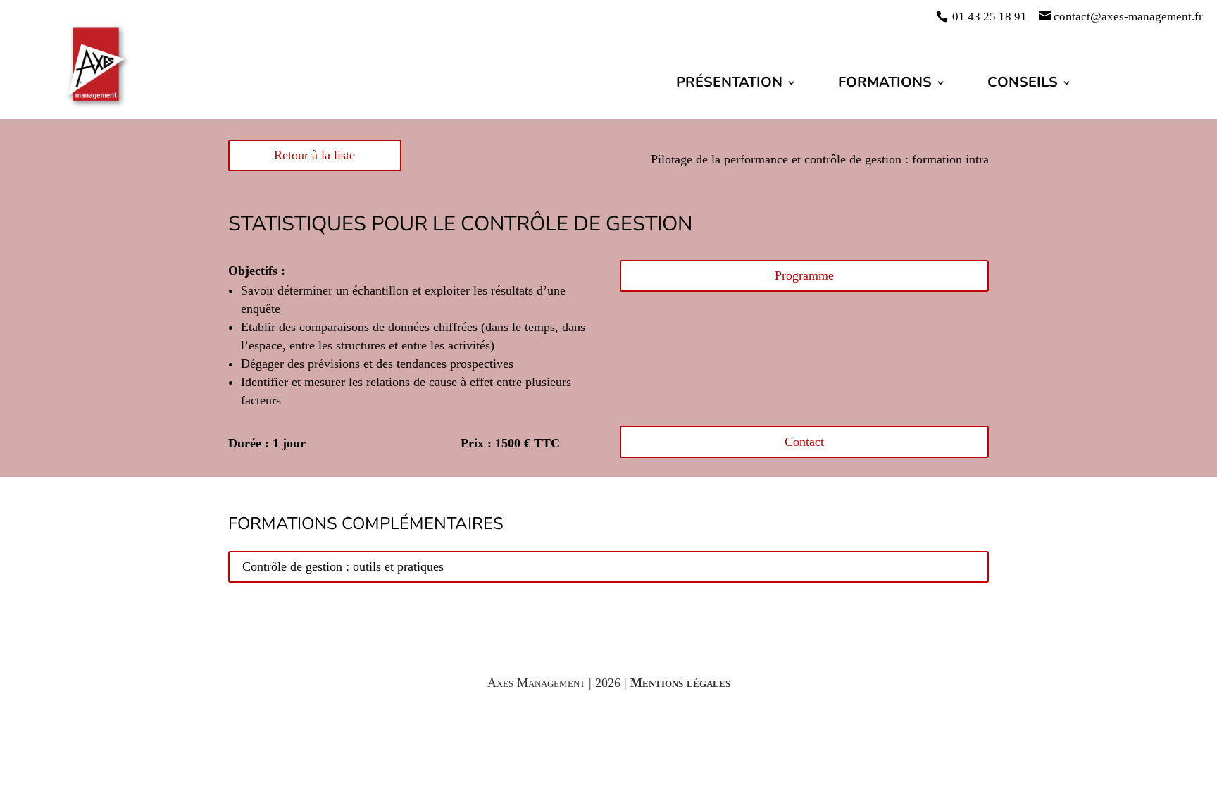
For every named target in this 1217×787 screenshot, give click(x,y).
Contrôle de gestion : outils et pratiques (343, 566)
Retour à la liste (314, 155)
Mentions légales (680, 683)
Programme (804, 275)
